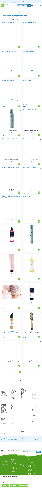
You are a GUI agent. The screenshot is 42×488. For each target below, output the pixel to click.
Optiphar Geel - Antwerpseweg (31, 471)
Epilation (12, 423)
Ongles (22, 388)
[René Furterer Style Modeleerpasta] (11, 60)
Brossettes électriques (35, 398)
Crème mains (13, 395)
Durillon (12, 393)
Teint (22, 400)
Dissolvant (22, 389)
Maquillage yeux (23, 392)
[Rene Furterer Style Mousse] (11, 118)
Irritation (12, 406)
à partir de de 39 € (5, 2)
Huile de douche (13, 387)
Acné (1, 382)
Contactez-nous (14, 463)
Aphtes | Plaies (34, 388)
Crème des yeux (3, 392)
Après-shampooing (3, 405)
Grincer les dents (34, 391)
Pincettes (22, 399)
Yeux (22, 412)
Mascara (22, 394)
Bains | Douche (13, 382)
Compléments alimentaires (4, 412)
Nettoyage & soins (13, 408)
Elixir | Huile (2, 385)
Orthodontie (33, 386)
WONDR (32, 70)
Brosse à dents (34, 394)
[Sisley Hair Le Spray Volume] (32, 350)
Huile (1, 421)
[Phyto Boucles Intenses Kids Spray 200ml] (11, 147)
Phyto (12, 41)
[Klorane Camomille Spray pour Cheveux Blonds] (32, 263)
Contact (4, 460)
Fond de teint (23, 403)
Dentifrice (33, 402)
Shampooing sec (3, 406)
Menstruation (13, 407)
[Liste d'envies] (37, 5)
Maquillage (23, 422)
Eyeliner (22, 393)
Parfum (22, 413)
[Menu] (2, 5)
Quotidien (33, 403)
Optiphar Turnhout (31, 473)
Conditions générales (13, 473)
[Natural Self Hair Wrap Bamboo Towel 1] (11, 292)
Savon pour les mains (14, 391)
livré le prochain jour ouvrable (15, 2)
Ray (31, 215)
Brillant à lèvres (23, 384)
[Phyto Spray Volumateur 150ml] (11, 31)
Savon (12, 388)
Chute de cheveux (3, 408)
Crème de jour (3, 383)
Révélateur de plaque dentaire (36, 392)
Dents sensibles (34, 404)
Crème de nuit (3, 391)
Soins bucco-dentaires (35, 387)
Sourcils (22, 397)
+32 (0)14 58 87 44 (5, 463)
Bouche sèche (34, 389)
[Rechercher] (29, 5)
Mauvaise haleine (34, 390)
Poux (1, 413)
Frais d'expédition (14, 468)
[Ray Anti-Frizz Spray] (32, 205)
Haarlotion (2, 419)
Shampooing (2, 411)
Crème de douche (13, 384)
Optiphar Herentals (31, 465)
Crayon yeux (23, 395)
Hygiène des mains (13, 396)
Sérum (2, 396)
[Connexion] (35, 5)
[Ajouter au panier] (19, 47)
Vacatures (21, 467)
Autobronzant (34, 417)
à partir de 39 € (4, 439)
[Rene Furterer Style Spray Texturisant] (32, 31)
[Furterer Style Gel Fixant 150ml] (11, 89)
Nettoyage (2, 386)
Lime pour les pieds (14, 421)
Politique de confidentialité (13, 471)
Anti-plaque (33, 410)
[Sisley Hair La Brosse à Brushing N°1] (32, 321)
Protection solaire (3, 433)
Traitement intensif (3, 410)
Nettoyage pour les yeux (4, 395)
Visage (33, 419)
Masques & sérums (3, 418)
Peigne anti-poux (3, 415)
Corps (32, 422)
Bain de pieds (13, 398)
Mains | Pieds (13, 390)
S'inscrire (38, 451)
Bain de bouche (34, 385)
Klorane (12, 215)
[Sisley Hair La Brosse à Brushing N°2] (11, 350)
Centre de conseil (23, 461)
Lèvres (2, 387)
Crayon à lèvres (23, 386)
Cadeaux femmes (3, 401)
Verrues (12, 403)
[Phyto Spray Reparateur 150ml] (32, 147)
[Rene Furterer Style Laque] (32, 89)
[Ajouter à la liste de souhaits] (20, 23)
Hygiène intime (13, 405)
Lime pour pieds (13, 402)
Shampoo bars (3, 425)
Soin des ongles (23, 391)
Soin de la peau (23, 421)
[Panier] (40, 5)
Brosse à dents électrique (35, 395)
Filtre (21, 12)
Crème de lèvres (3, 389)
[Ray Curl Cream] (11, 263)
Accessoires (23, 416)
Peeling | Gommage (4, 393)
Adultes (33, 397)
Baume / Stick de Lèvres (4, 388)
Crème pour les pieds (14, 399)
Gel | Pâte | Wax (3, 428)
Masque (2, 384)
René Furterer (32, 41)
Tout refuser (13, 485)
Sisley (32, 331)
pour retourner (26, 438)
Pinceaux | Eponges (24, 382)
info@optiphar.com (5, 461)
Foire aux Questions (13, 465)
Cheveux (33, 420)
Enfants (33, 396)
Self (11, 302)
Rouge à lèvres (23, 385)
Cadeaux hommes (3, 400)
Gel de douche (13, 385)
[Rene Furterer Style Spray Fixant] (32, 176)
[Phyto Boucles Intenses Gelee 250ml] (11, 234)
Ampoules (12, 392)
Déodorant (12, 400)
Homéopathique (34, 406)
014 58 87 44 (6, 449)
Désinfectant (33, 407)
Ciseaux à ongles (13, 417)
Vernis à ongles (23, 390)
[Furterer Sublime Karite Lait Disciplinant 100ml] (11, 321)
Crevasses (12, 397)
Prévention (2, 416)
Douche (12, 383)
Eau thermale (3, 394)
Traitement (2, 414)
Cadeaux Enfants (3, 399)
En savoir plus (4, 482)
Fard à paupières (23, 396)
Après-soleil (33, 416)
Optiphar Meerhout (31, 466)
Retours (12, 467)
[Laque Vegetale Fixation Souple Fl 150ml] (32, 118)
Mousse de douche (13, 386)
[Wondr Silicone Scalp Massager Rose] (32, 60)
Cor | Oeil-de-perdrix (14, 394)
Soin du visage (23, 411)
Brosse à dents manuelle (35, 399)
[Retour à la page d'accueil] (10, 5)
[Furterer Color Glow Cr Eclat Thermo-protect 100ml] (11, 176)
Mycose (12, 401)
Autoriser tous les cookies (5, 485)
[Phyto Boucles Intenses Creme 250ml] (32, 292)
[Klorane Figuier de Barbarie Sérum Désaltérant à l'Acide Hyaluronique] (11, 205)
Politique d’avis (22, 465)
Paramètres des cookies (23, 485)
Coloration (2, 407)
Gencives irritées (34, 405)
